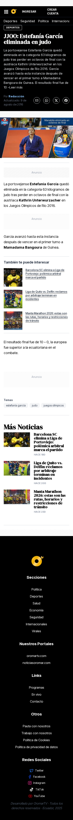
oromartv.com (36, 656)
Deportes (10, 21)
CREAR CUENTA (52, 11)
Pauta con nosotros (36, 726)
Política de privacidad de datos (36, 747)
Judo (34, 405)
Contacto (36, 701)
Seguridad (27, 21)
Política (43, 21)
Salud (36, 603)
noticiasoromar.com (36, 663)
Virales (36, 631)
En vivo (36, 694)
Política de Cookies (36, 740)
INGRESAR (29, 11)
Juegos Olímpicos (54, 405)
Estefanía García (16, 405)
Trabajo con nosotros (36, 733)
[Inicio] (14, 11)
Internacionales (36, 624)
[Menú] (6, 11)
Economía (36, 610)
